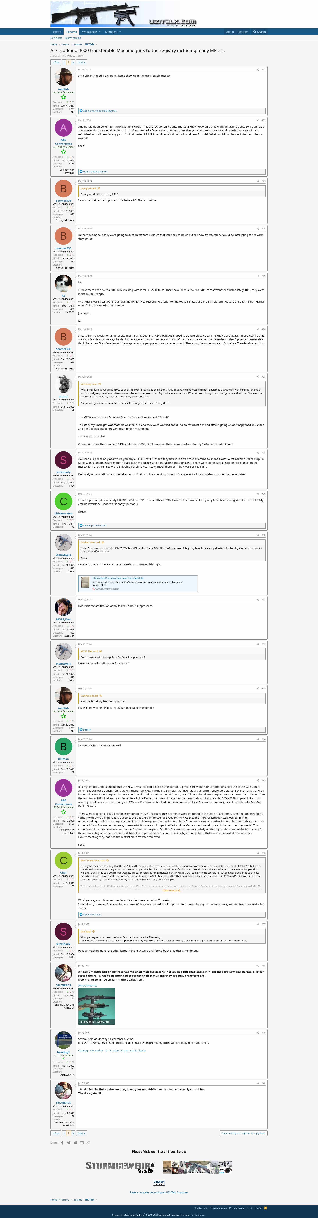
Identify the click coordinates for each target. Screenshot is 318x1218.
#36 (264, 853)
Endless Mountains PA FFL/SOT (64, 1006)
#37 (264, 924)
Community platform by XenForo (141, 1214)
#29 (264, 494)
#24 (264, 228)
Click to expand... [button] (172, 890)
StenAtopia (63, 555)
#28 (264, 452)
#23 (264, 181)
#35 (264, 780)
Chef (63, 872)
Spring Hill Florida (65, 220)
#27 (264, 376)
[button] (99, 31)
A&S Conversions (63, 141)
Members (111, 31)
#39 (264, 1032)
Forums (71, 31)
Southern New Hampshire (67, 171)
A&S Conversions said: (93, 860)
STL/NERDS (63, 985)
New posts (56, 38)
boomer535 (59, 56)
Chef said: (86, 931)
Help (249, 1208)
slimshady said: (89, 384)
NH (72, 112)
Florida (70, 571)
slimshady (63, 472)
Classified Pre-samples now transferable (118, 578)
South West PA (67, 1074)
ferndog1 (63, 1052)
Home (57, 31)
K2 (63, 295)
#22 (264, 120)
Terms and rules (218, 1208)
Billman (63, 759)
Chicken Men (63, 513)
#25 (264, 276)
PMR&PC (69, 312)
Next (80, 62)
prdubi (63, 396)
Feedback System (179, 1214)
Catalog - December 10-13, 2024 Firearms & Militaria (112, 1050)
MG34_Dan (63, 619)
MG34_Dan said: (89, 651)
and (100, 110)
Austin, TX (69, 635)
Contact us (201, 1208)
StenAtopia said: (89, 695)
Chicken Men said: (90, 542)
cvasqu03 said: (88, 188)
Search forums (73, 38)
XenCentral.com (198, 1214)
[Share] (258, 70)
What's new (89, 31)
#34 (264, 739)
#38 (264, 965)
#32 (264, 644)
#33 (264, 688)
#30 (264, 535)
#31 (264, 599)
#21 (264, 69)
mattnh (63, 89)
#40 (264, 1083)
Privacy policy (236, 1208)
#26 (264, 329)
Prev (56, 62)
